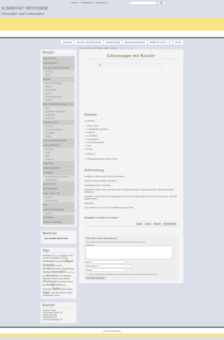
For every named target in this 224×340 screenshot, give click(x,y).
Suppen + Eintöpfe (110, 48)
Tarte (48, 75)
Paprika (52, 281)
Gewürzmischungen (55, 112)
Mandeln (67, 276)
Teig (53, 293)
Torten (48, 100)
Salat (56, 288)
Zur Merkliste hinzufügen (106, 218)
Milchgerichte (50, 189)
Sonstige (49, 118)
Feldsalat (54, 258)
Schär (63, 289)
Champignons (64, 256)
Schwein (49, 159)
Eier (71, 255)
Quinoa (70, 282)
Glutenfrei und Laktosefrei (22, 13)
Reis (45, 205)
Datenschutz (102, 3)
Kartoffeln (59, 271)
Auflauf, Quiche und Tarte (56, 68)
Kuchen (48, 93)
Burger (48, 197)
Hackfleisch (49, 268)
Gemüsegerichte (51, 168)
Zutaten (57, 295)
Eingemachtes (50, 122)
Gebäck (48, 87)
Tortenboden (48, 295)
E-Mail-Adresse (92, 266)
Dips (47, 108)
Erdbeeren (46, 258)
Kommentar (90, 245)
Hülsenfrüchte (68, 269)
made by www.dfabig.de (112, 331)
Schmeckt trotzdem (24, 8)
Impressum (87, 3)
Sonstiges (48, 218)
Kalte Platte (49, 184)
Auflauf (49, 72)
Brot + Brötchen (53, 83)
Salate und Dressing (88, 42)
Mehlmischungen (135, 42)
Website (88, 270)
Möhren (66, 278)
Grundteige (113, 42)
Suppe (46, 292)
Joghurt (47, 271)
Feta (60, 258)
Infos (178, 42)
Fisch (65, 258)
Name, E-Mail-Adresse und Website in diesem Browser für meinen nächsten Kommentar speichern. (123, 274)
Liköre (48, 137)
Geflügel (49, 149)
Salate (48, 214)
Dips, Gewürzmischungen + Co (58, 104)
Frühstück (48, 163)
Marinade (49, 115)
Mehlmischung (57, 279)
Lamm (47, 153)
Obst (45, 281)
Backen (67, 42)
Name (88, 262)
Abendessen (48, 255)
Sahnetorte (47, 289)
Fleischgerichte (51, 145)
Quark (64, 281)
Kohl (44, 276)
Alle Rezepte (98, 48)
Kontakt (75, 3)
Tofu (57, 292)
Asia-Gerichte (50, 63)
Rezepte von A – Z (160, 42)
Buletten (55, 255)
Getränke (50, 133)
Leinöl (60, 276)
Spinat (69, 289)
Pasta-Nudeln (51, 201)
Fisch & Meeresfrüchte (55, 141)
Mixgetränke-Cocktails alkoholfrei (57, 178)
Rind (47, 156)
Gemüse (49, 265)
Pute (59, 282)
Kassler (157, 224)
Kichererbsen (70, 272)
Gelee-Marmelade (54, 130)
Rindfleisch (53, 284)
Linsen (148, 224)
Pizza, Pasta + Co (51, 193)
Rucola (63, 285)
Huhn (58, 269)
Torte (63, 292)
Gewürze (59, 265)
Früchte (49, 126)
